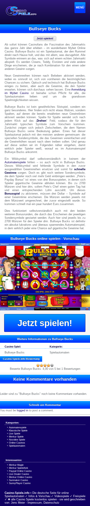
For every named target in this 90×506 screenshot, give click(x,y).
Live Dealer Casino (19, 474)
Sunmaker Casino (18, 480)
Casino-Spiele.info (17, 492)
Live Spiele (14, 433)
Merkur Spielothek (18, 468)
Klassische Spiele (18, 430)
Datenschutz (51, 502)
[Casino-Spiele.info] (21, 10)
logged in (22, 410)
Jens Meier (18, 502)
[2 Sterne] (41, 365)
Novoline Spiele (17, 439)
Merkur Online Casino (20, 477)
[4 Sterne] (48, 365)
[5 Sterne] (52, 365)
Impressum (35, 502)
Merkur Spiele (16, 436)
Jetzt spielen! (44, 323)
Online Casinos (17, 442)
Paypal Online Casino (20, 471)
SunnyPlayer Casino (20, 483)
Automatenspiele (15, 162)
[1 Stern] (38, 365)
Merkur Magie (16, 465)
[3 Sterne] (45, 365)
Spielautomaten (59, 352)
